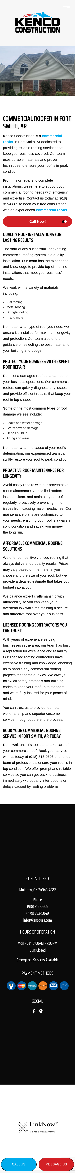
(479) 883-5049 (37, 913)
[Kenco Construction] (37, 22)
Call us (18, 1164)
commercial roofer (51, 210)
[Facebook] (34, 1011)
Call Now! (37, 222)
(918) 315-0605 (37, 906)
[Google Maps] (41, 1011)
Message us (56, 1164)
